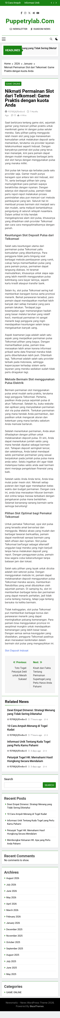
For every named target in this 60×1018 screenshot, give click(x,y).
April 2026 (11, 903)
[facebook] (21, 13)
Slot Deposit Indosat (16, 650)
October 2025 (13, 942)
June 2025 (11, 967)
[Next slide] (56, 3)
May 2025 (11, 974)
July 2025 (11, 961)
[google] (34, 13)
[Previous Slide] (51, 3)
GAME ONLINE (13, 83)
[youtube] (38, 13)
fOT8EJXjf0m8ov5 (16, 111)
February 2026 (13, 916)
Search (8, 779)
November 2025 (14, 935)
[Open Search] (51, 39)
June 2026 (11, 891)
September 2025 (14, 948)
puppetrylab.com (30, 21)
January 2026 (13, 923)
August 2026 (12, 878)
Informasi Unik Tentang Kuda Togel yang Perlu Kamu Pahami (31, 3)
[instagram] (25, 13)
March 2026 (12, 910)
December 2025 (14, 929)
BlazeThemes (37, 1006)
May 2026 (11, 897)
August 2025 (12, 955)
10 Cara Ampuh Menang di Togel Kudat (12, 3)
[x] (29, 13)
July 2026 (11, 884)
